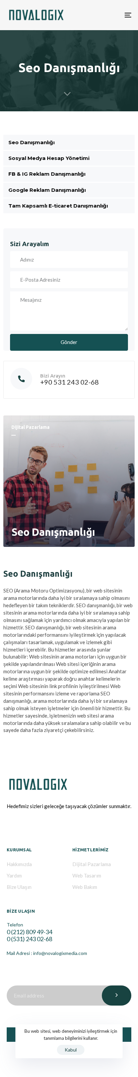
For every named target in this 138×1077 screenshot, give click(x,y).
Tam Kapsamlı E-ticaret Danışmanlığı (58, 206)
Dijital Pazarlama (91, 864)
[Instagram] (27, 827)
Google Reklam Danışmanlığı (47, 190)
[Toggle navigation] (110, 15)
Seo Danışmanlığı (31, 142)
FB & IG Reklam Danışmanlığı (46, 174)
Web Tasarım (86, 875)
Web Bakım (84, 887)
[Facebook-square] (11, 827)
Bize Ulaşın (19, 887)
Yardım (14, 875)
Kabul (71, 1050)
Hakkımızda (19, 864)
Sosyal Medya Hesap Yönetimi (48, 158)
